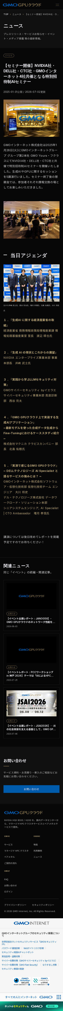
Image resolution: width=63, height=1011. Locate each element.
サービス (8, 844)
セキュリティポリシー (43, 904)
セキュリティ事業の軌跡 (13, 968)
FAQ (6, 879)
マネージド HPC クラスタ (16, 850)
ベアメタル (9, 856)
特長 (36, 844)
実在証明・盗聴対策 (11, 956)
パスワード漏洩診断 (11, 948)
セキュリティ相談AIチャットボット (18, 952)
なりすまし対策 (50, 964)
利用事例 (38, 850)
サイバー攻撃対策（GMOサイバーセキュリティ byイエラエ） (29, 960)
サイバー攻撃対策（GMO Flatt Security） (20, 964)
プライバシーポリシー (15, 904)
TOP (6, 14)
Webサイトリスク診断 (34, 948)
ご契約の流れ (10, 863)
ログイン (8, 891)
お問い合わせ (31, 789)
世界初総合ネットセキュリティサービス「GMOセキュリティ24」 (29, 942)
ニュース (16, 14)
